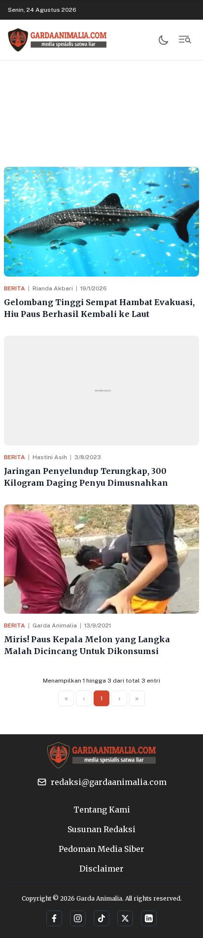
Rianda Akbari (53, 288)
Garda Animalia (55, 625)
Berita (14, 288)
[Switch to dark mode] (163, 40)
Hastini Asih (50, 457)
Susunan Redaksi (101, 829)
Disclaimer (101, 869)
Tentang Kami (101, 809)
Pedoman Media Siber (101, 849)
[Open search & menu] (185, 40)
